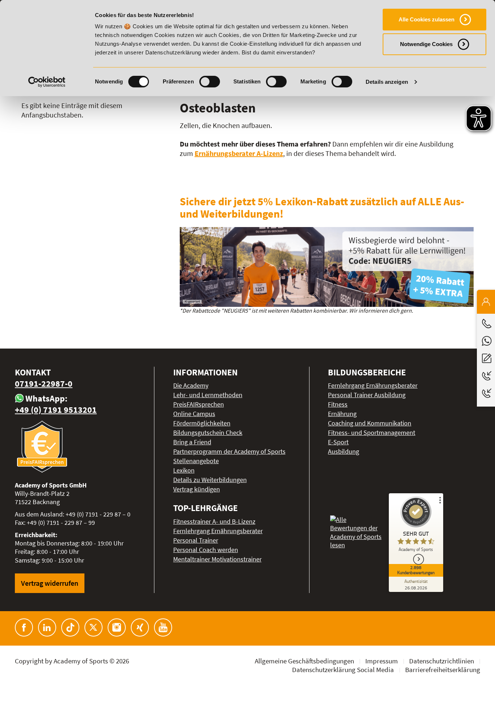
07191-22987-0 (43, 383)
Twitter (93, 627)
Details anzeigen (387, 82)
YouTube (163, 627)
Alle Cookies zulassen (426, 19)
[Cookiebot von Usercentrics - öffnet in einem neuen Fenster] (47, 82)
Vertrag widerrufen (49, 583)
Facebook (24, 627)
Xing (140, 627)
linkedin (47, 627)
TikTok (70, 627)
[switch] (209, 81)
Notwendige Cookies (426, 44)
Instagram (117, 627)
